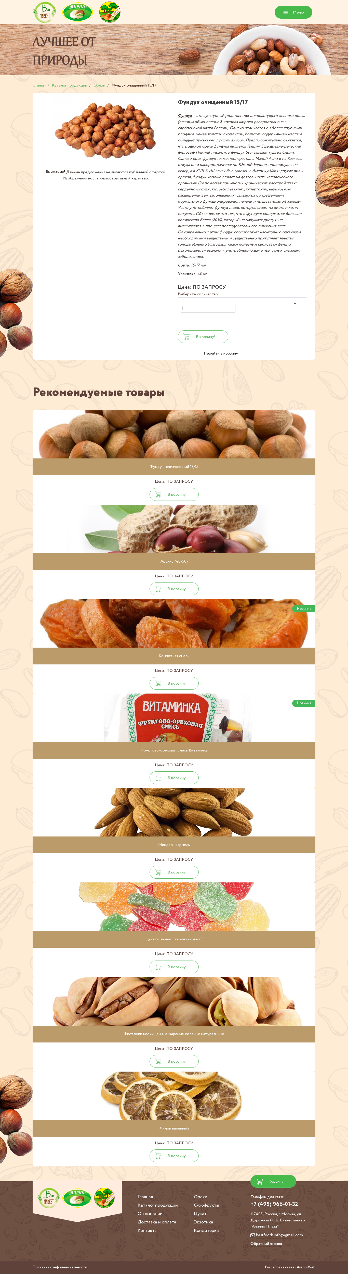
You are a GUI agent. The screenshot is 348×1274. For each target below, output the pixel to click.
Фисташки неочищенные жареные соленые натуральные (174, 1034)
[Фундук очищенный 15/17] (105, 131)
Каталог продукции (158, 1205)
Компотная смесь (174, 656)
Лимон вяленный (174, 1128)
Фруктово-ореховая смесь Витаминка (174, 750)
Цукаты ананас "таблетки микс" (174, 939)
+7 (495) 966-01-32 (274, 1204)
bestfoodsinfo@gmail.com (279, 1235)
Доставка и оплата (157, 1222)
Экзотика (203, 1222)
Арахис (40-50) (174, 561)
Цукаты (201, 1213)
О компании (150, 1213)
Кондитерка (206, 1230)
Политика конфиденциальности (60, 1267)
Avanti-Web (306, 1267)
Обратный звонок (266, 1244)
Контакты (147, 1230)
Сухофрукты (206, 1205)
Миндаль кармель (174, 845)
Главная (145, 1197)
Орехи (200, 1197)
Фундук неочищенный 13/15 (174, 467)
